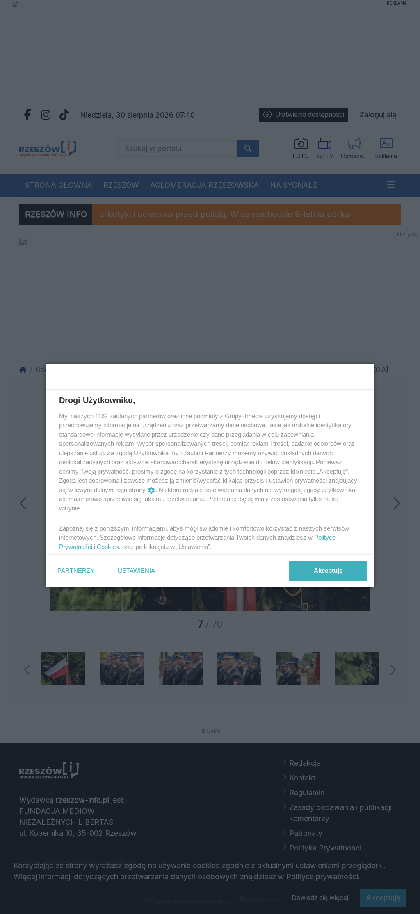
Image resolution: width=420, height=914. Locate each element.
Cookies (108, 546)
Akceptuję (328, 570)
